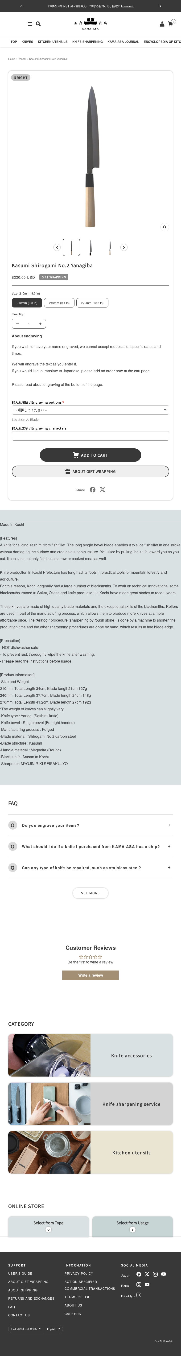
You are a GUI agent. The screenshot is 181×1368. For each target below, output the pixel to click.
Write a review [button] (90, 975)
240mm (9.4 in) (59, 302)
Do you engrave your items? (50, 825)
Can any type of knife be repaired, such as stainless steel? (81, 867)
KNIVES (27, 41)
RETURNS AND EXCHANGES (31, 1298)
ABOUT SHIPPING (23, 1290)
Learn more (127, 6)
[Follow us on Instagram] (155, 1274)
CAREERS (73, 1313)
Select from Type (48, 1222)
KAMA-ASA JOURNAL (123, 41)
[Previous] (57, 247)
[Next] (124, 247)
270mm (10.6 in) (92, 302)
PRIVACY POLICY (79, 1273)
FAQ (11, 1307)
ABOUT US (73, 1305)
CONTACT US (19, 1315)
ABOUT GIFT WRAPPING (28, 1281)
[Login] (162, 23)
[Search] (38, 23)
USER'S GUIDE (20, 1273)
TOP (14, 41)
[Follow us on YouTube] (163, 1274)
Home (11, 59)
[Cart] (170, 23)
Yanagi (22, 59)
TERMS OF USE (77, 1297)
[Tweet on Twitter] (102, 489)
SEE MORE (90, 893)
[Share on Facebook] (92, 489)
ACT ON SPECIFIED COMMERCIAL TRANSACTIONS (90, 1285)
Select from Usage (132, 1222)
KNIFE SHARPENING (87, 41)
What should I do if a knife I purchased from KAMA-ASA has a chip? (91, 846)
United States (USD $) (24, 1329)
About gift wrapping (94, 471)
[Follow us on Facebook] (138, 1274)
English (51, 1329)
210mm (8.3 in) (27, 302)
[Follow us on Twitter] (147, 1274)
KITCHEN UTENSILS (53, 41)
